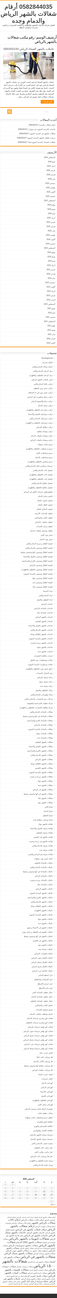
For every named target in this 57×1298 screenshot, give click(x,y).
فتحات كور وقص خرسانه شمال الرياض (38, 1040)
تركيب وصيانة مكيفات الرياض (41, 440)
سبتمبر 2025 (50, 196)
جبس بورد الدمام (46, 539)
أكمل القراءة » (47, 102)
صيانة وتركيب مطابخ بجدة (43, 820)
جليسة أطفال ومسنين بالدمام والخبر (39, 548)
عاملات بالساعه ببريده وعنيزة (41, 880)
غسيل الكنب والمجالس (44, 1005)
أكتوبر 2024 (50, 239)
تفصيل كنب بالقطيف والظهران (41, 479)
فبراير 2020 (50, 339)
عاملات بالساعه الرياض (44, 876)
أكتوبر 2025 (50, 192)
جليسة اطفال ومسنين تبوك (42, 578)
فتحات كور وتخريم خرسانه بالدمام (40, 1018)
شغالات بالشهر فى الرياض (43, 790)
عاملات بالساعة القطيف (43, 863)
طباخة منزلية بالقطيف (44, 833)
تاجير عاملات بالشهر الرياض (42, 380)
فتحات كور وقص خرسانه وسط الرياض (38, 1048)
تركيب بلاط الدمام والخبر (43, 384)
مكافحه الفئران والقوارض (43, 1130)
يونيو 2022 (51, 308)
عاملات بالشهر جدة (45, 923)
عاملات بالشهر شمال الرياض (31, 1279)
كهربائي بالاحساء (46, 1092)
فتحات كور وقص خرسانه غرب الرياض (38, 1044)
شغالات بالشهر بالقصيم (44, 768)
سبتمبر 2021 (50, 317)
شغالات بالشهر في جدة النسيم (38, 1262)
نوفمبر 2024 (50, 235)
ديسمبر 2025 (50, 183)
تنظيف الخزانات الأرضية (44, 513)
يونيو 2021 (51, 330)
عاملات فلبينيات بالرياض (43, 954)
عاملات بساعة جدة (45, 949)
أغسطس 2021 (49, 321)
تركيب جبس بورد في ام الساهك (40, 393)
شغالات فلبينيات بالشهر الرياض (38, 1270)
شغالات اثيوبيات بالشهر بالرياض (29, 1238)
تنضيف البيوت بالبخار (45, 500)
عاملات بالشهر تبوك (45, 919)
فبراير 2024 (50, 274)
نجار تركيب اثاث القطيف (43, 1148)
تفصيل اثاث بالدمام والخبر (43, 470)
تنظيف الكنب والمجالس (44, 518)
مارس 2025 (50, 222)
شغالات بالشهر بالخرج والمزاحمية (40, 751)
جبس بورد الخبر (47, 535)
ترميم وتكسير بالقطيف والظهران (40, 462)
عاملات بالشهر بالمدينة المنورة (41, 915)
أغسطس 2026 (49, 157)
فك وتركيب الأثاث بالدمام (43, 1061)
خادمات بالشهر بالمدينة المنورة (41, 639)
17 (52, 1195)
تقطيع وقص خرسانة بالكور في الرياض (38, 492)
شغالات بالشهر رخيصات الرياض (44, 1254)
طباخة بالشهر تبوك (45, 824)
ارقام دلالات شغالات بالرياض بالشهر (31, 1221)
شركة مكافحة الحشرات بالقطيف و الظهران (36, 708)
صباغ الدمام (48, 811)
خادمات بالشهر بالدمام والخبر (41, 630)
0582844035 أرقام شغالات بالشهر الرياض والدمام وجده (29, 13)
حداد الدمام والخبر (46, 595)
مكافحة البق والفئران (45, 1122)
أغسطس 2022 (49, 304)
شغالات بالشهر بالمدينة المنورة (41, 772)
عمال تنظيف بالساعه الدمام (42, 997)
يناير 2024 (51, 278)
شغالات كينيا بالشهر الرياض (37, 1273)
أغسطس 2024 (49, 248)
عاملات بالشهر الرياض (44, 889)
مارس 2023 (50, 295)
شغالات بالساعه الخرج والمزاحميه (40, 721)
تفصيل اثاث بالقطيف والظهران (41, 475)
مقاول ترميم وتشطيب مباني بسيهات (39, 1117)
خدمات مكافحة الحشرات (43, 656)
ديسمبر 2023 (50, 282)
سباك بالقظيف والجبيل (44, 690)
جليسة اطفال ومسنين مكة (43, 587)
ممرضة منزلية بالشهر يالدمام (42, 1139)
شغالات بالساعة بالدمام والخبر (41, 712)
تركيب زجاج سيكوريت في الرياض (40, 397)
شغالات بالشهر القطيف (44, 742)
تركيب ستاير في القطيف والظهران (39, 410)
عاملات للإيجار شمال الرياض (42, 962)
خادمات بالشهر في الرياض (36, 1235)
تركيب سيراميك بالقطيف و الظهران (39, 423)
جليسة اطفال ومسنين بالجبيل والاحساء (38, 557)
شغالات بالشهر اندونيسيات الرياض (23, 1245)
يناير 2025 (51, 231)
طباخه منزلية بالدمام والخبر (42, 846)
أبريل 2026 (51, 166)
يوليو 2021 (51, 326)
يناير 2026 (51, 179)
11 (44, 1191)
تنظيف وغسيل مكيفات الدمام (41, 531)
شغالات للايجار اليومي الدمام (36, 1276)
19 (36, 1195)
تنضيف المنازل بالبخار (45, 509)
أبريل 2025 (51, 218)
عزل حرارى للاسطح (45, 984)
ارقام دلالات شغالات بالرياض (32, 1220)
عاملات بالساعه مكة (45, 884)
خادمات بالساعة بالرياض (43, 608)
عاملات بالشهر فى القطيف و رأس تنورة (37, 932)
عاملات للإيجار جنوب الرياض (42, 958)
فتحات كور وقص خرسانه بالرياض (40, 1027)
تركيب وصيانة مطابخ (45, 431)
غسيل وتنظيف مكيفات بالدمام (41, 1014)
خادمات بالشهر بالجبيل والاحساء (40, 626)
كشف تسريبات (47, 1079)
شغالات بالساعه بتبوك (44, 733)
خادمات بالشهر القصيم (44, 621)
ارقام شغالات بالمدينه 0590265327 (42, 125)
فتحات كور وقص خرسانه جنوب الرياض (38, 1031)
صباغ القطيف (47, 815)
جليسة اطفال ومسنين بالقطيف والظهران (37, 569)
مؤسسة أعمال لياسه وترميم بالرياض (39, 1109)
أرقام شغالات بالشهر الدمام (46, 1217)
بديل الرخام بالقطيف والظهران (41, 375)
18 (44, 1195)
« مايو (53, 1204)
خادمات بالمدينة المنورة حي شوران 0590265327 (36, 129)
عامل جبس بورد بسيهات (43, 859)
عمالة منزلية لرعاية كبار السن (34, 1281)
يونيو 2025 (51, 209)
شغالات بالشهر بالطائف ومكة (42, 764)
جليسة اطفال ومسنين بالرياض (41, 565)
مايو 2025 (51, 213)
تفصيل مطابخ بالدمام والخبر (42, 483)
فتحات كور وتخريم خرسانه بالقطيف (39, 1023)
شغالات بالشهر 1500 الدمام (29, 1242)
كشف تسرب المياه (45, 1074)
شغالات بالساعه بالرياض (43, 725)
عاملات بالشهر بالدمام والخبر (42, 902)
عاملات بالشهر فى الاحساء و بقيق (40, 928)
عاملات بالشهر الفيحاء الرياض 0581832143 (28, 48)
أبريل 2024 (51, 265)
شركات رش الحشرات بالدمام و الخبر (38, 699)
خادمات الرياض (47, 604)
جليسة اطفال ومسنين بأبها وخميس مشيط (37, 552)
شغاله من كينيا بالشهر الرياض (15, 1276)
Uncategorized (47, 358)
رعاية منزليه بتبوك (46, 682)
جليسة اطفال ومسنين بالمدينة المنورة (38, 574)
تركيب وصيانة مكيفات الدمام (42, 436)
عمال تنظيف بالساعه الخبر (42, 992)
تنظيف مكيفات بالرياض (44, 522)
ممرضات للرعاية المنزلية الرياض (18, 1284)
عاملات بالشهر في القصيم (43, 941)
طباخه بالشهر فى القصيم (43, 837)
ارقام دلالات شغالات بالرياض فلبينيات (18, 1223)
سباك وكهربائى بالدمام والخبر (41, 695)
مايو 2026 (51, 162)
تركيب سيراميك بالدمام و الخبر (41, 418)
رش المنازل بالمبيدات (44, 673)
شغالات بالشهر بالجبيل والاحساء (41, 746)
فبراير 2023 (50, 300)
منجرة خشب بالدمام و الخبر (42, 1143)
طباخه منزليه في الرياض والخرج (40, 854)
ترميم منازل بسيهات (45, 444)
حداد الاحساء (48, 591)
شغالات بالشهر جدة (45, 785)
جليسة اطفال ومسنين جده (43, 582)
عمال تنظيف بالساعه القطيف (41, 1001)
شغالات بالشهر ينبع (45, 802)
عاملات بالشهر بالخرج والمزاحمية (40, 897)
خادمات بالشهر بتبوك (45, 647)
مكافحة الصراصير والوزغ (43, 1126)
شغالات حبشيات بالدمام (25, 1267)
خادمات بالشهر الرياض (44, 617)
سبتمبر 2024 (50, 244)
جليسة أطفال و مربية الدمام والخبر (39, 544)
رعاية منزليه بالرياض (45, 677)
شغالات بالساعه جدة (45, 738)
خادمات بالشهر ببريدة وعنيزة (42, 643)
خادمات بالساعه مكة (45, 613)
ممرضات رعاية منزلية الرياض (39, 1284)
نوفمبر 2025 (50, 188)
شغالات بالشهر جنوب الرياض (17, 1251)
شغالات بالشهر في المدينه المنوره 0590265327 (37, 134)
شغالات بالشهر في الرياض (37, 1257)
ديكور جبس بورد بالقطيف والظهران (39, 669)
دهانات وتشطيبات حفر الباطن (41, 660)
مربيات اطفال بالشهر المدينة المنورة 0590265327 (36, 138)
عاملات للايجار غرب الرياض (42, 971)
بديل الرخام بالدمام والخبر (43, 371)
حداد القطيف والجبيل (45, 600)
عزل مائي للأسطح (46, 988)
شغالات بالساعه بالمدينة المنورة (40, 729)
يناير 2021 (51, 334)
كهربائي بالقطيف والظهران (42, 1100)
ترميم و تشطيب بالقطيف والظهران (39, 449)
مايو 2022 (51, 313)
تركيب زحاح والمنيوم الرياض (42, 401)
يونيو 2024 (51, 257)
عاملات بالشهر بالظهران (43, 910)
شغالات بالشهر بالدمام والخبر (42, 755)
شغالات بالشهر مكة (45, 798)
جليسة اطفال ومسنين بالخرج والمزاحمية (37, 561)
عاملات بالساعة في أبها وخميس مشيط (38, 872)
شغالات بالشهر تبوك (45, 781)
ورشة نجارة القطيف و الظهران (41, 1161)
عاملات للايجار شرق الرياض (42, 966)
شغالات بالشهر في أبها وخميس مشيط (38, 794)
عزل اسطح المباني (45, 975)
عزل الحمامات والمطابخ (43, 979)
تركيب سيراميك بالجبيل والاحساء (40, 414)
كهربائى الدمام (47, 1083)
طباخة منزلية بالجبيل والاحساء (41, 828)
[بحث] (9, 111)
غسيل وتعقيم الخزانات (44, 1010)
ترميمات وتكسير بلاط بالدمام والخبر (39, 466)
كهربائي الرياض (47, 1087)
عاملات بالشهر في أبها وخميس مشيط (38, 936)
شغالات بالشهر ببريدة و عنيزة (41, 777)
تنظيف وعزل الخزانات (44, 526)
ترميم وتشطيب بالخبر (44, 453)
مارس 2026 (50, 170)
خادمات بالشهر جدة (45, 651)
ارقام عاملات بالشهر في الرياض (31, 1229)
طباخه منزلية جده (46, 850)
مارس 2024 (50, 270)
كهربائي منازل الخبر (45, 1105)
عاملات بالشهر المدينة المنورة (41, 893)
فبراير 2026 (50, 175)
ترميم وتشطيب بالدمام (44, 457)
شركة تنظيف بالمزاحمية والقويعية (40, 703)
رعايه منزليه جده (46, 686)
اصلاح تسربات (47, 362)
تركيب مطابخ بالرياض (44, 427)
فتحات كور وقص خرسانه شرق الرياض (38, 1036)
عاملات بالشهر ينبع (45, 945)
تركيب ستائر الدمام (45, 406)
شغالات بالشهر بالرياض (44, 759)
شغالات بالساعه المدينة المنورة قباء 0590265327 (36, 142)
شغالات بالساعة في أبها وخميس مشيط (38, 716)
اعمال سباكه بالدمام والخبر (42, 367)
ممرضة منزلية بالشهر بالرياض (41, 1135)
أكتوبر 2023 (50, 287)
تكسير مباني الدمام (45, 496)
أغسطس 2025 (49, 200)
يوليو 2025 (51, 205)
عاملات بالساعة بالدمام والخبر (41, 867)
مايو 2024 (51, 261)
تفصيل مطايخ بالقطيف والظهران (40, 487)
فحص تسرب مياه (46, 1053)
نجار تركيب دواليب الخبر (43, 1152)
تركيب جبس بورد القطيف (43, 388)
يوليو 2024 (51, 252)
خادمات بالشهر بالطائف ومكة (41, 634)
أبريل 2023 (51, 291)
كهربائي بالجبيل (47, 1096)
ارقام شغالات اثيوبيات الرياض (45, 1226)
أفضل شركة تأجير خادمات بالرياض (27, 1217)
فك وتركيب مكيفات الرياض (42, 1070)
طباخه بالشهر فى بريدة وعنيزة (41, 841)
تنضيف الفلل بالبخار (45, 505)
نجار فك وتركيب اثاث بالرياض (41, 1156)
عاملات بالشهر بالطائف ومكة (42, 906)
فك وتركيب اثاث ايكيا (45, 1057)
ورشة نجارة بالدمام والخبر (43, 1165)
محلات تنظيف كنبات (45, 1113)
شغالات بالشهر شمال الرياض (18, 1253)
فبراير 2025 (50, 226)
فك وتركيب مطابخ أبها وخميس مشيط (38, 1066)
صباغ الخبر (49, 807)
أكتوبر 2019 (50, 343)
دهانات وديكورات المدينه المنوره (40, 664)
